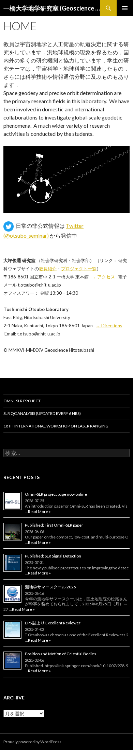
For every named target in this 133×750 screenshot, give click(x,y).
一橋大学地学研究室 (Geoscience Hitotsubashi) (51, 8)
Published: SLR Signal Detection (53, 556)
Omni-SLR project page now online (56, 494)
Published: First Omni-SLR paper (54, 525)
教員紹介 (48, 268)
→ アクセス (103, 276)
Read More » (39, 511)
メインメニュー (125, 8)
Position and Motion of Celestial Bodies (60, 653)
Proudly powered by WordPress (32, 741)
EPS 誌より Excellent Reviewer (52, 622)
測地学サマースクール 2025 (50, 586)
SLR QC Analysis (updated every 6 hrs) (42, 413)
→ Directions (109, 325)
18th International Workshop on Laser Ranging (55, 425)
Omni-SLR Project (22, 400)
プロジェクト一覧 (79, 268)
